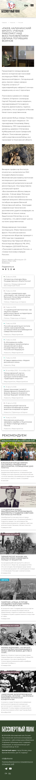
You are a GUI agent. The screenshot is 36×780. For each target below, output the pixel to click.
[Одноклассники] (6, 269)
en (26, 5)
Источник (6, 262)
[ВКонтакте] (3, 269)
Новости (12, 22)
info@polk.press (7, 758)
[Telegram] (14, 269)
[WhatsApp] (11, 269)
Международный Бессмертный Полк (18, 441)
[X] (8, 269)
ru (9, 773)
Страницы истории (10, 487)
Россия (20, 22)
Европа (4, 580)
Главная (4, 22)
